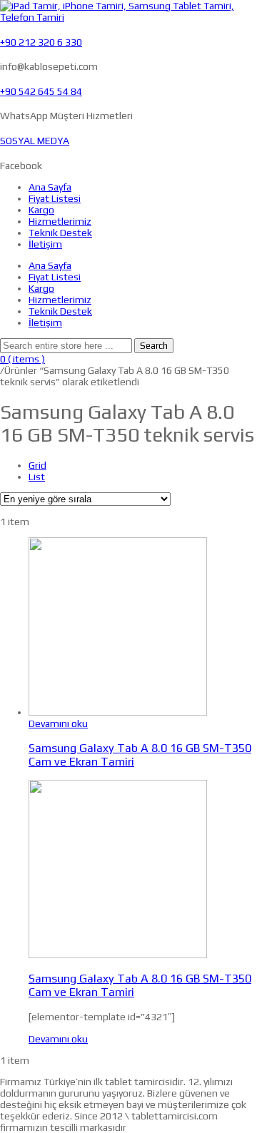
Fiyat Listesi (55, 198)
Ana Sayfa (50, 187)
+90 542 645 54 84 (41, 91)
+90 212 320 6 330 (41, 42)
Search (154, 345)
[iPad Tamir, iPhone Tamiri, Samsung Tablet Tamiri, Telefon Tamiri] (128, 17)
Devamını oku (58, 723)
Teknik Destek (60, 232)
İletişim (45, 244)
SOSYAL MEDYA (34, 140)
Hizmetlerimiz (60, 221)
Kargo (41, 209)
